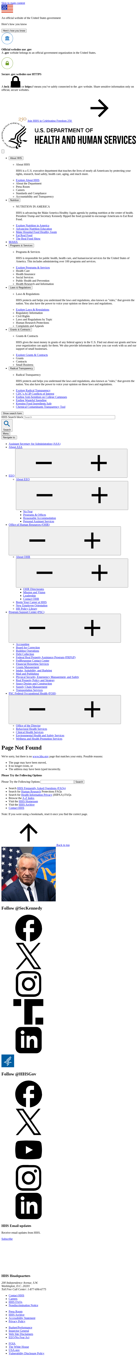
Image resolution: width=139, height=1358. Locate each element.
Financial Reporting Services (32, 663)
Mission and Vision (34, 592)
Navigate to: (9, 437)
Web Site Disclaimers (21, 1334)
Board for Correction (28, 647)
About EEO (23, 479)
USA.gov (14, 1350)
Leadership (29, 595)
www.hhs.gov (41, 756)
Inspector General (19, 1330)
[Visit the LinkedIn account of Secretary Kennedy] (28, 1052)
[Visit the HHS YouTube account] (28, 1162)
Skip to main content (13, 3)
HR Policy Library (26, 608)
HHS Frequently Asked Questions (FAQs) (41, 788)
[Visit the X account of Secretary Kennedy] (28, 968)
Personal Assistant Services (38, 521)
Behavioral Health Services (31, 728)
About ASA (15, 447)
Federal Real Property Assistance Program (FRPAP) (45, 657)
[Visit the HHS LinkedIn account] (28, 1218)
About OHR (23, 556)
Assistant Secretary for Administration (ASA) (34, 443)
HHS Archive (27, 804)
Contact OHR (31, 598)
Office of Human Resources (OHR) (29, 524)
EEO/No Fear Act (19, 1337)
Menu (6, 433)
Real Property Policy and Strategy (35, 680)
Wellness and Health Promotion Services (39, 738)
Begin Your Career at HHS (31, 602)
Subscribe (7, 1238)
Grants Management (27, 667)
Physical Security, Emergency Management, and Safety (47, 677)
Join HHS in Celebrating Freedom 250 (50, 120)
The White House (19, 1346)
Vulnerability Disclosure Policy (26, 1353)
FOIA (12, 1343)
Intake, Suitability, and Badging (34, 670)
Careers (13, 1298)
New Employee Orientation (31, 605)
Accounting (22, 644)
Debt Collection (25, 654)
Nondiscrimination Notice (23, 1305)
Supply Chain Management (31, 686)
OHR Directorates (33, 589)
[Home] (69, 147)
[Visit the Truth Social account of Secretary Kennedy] (28, 1024)
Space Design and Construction (34, 683)
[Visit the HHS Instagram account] (28, 1190)
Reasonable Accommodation (39, 518)
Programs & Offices (34, 514)
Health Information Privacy (36, 794)
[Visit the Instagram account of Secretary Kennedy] (28, 996)
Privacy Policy (17, 1321)
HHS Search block (12, 417)
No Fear (28, 511)
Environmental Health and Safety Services (40, 735)
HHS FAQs (15, 1302)
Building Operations (27, 650)
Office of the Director (28, 725)
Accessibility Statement (22, 1318)
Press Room (15, 1311)
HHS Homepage (28, 801)
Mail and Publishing (27, 673)
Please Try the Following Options (20, 781)
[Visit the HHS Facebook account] (28, 1106)
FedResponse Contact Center (32, 660)
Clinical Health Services (29, 732)
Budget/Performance (20, 1327)
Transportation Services (29, 690)
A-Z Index (28, 798)
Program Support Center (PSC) (26, 612)
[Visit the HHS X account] (28, 1134)
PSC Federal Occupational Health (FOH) (32, 693)
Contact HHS (16, 807)
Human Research (31, 791)
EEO (11, 475)
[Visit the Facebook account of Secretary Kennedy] (28, 940)
